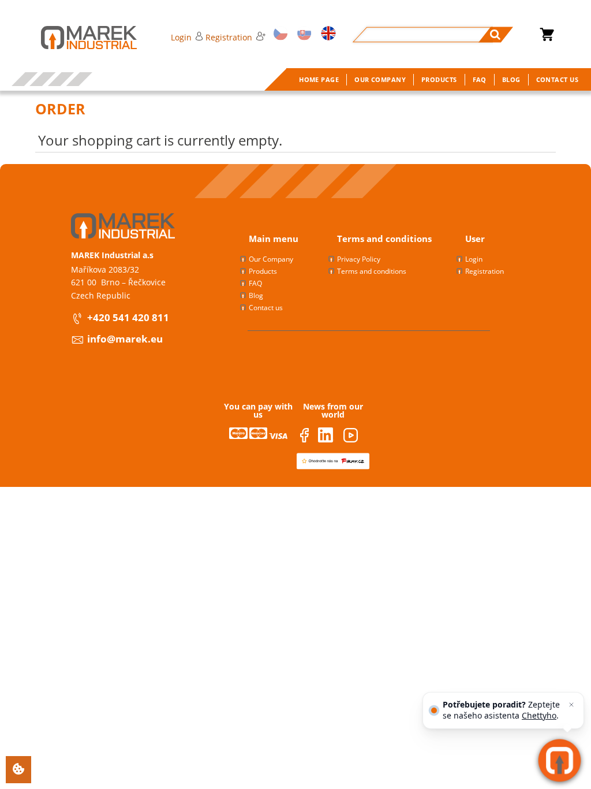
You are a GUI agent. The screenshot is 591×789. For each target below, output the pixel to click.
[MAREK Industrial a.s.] (77, 37)
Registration (228, 37)
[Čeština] (278, 34)
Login (181, 37)
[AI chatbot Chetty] (559, 760)
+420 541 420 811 (128, 317)
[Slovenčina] (302, 34)
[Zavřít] (571, 704)
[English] (326, 34)
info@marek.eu (125, 338)
